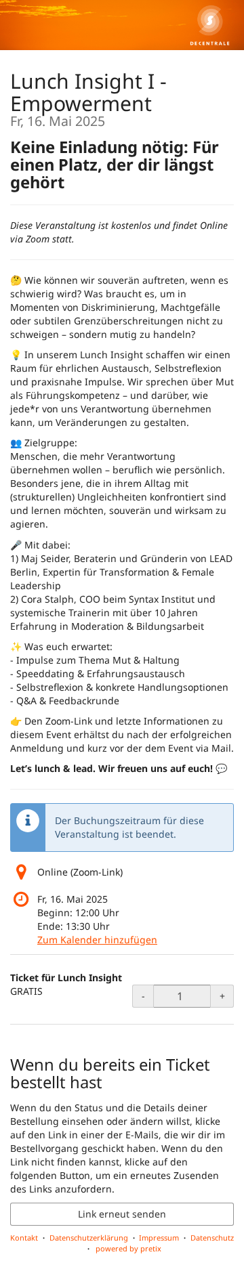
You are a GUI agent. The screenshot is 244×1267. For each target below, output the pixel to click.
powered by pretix (128, 1248)
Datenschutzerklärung (88, 1237)
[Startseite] (122, 25)
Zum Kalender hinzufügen (97, 939)
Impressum (159, 1237)
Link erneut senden (122, 1213)
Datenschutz (212, 1237)
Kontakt (24, 1237)
